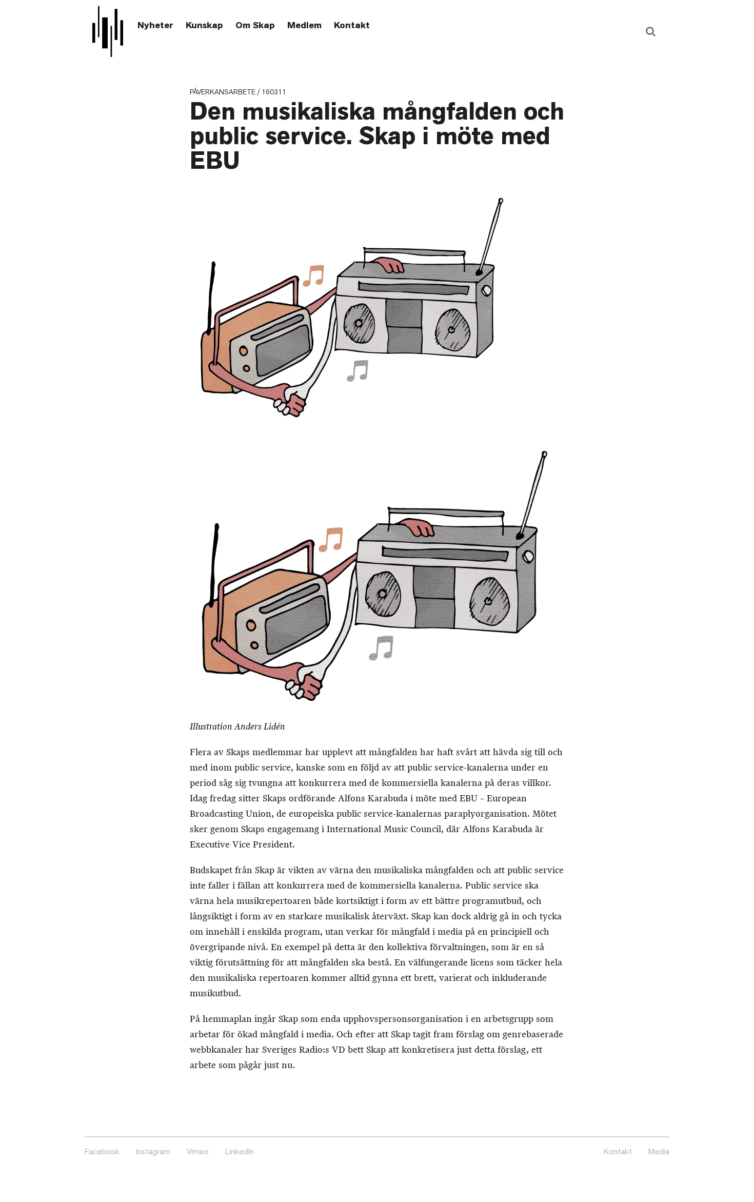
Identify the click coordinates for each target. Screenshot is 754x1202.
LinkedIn (239, 1151)
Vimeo (198, 1151)
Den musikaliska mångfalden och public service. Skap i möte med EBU (377, 136)
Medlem (304, 25)
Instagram (153, 1151)
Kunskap (204, 25)
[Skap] (107, 31)
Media (658, 1151)
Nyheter (155, 25)
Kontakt (352, 25)
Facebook (102, 1151)
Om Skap (255, 25)
